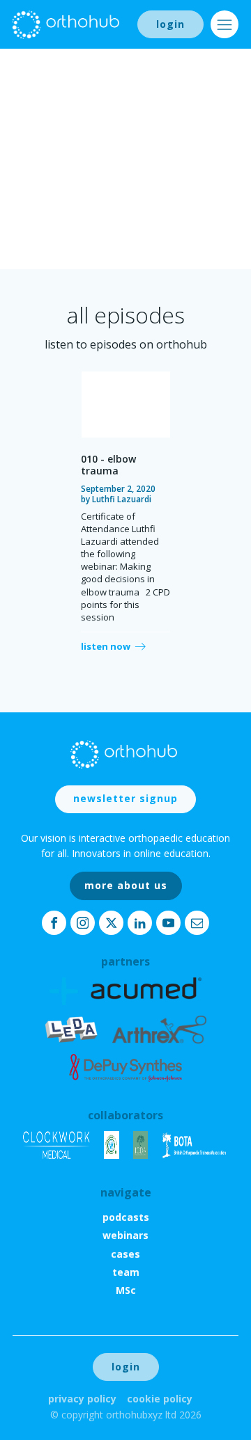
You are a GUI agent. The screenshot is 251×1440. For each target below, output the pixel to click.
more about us (125, 885)
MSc (126, 1290)
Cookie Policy (159, 1398)
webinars (125, 1235)
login (170, 24)
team (125, 1272)
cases (125, 1254)
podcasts (125, 1217)
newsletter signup (125, 798)
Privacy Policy (82, 1398)
